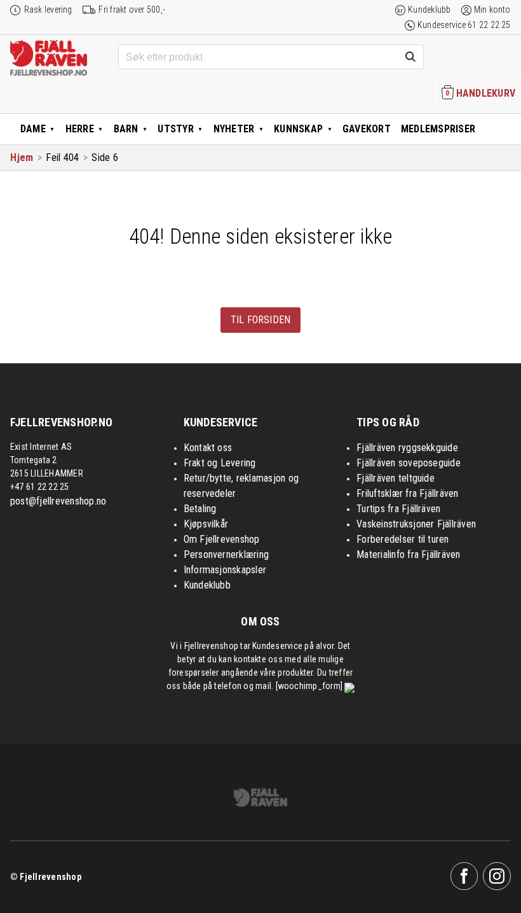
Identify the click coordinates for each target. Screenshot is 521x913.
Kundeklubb (429, 9)
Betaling (200, 509)
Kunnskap (298, 129)
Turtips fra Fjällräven (398, 509)
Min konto (492, 9)
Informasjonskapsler (225, 570)
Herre (79, 129)
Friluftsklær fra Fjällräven (407, 493)
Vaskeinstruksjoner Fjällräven (416, 524)
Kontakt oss (208, 448)
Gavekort (366, 129)
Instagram (497, 876)
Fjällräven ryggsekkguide (407, 448)
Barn (126, 129)
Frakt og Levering (220, 463)
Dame (33, 129)
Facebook (464, 876)
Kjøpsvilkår (206, 524)
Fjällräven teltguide (395, 478)
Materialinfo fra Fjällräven (408, 554)
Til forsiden (261, 320)
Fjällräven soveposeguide (408, 463)
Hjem (21, 157)
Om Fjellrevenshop (222, 539)
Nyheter (234, 129)
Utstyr (175, 129)
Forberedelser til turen (402, 539)
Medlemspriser (438, 129)
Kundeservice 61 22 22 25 (464, 25)
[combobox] (271, 57)
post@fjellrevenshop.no (58, 501)
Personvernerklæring (226, 554)
